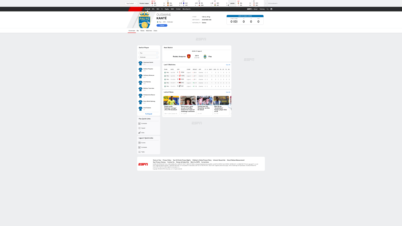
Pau (160, 22)
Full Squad (148, 114)
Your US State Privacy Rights (182, 160)
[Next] (265, 3)
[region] (197, 78)
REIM (182, 72)
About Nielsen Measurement (236, 160)
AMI (182, 86)
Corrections (205, 162)
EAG (182, 82)
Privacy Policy (167, 160)
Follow (162, 25)
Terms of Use (157, 160)
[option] (171, 106)
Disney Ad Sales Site (182, 162)
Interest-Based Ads (219, 160)
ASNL (183, 75)
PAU (167, 72)
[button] (267, 9)
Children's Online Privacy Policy (202, 160)
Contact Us (171, 162)
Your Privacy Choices (159, 162)
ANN (182, 79)
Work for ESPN (195, 162)
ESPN (135, 9)
